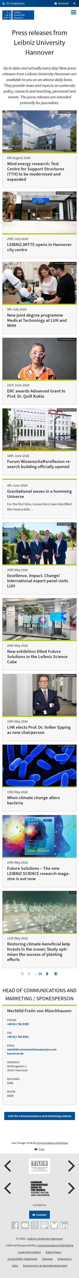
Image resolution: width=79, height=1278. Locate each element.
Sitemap (47, 1259)
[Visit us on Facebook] (15, 1225)
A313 (10, 1095)
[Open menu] (74, 15)
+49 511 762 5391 (18, 1037)
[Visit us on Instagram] (35, 1225)
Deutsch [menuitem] (63, 3)
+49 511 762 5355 (18, 1024)
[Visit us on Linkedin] (64, 1225)
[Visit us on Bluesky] (54, 1225)
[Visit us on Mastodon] (44, 1225)
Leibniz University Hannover (45, 1238)
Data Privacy (53, 1252)
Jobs (15, 1265)
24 (40, 973)
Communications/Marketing (55, 1245)
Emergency (65, 1259)
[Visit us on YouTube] (25, 1225)
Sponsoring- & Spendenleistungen (45, 1265)
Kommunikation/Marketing (52, 1143)
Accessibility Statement (22, 1259)
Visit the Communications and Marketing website (40, 1116)
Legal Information (29, 1252)
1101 (10, 1083)
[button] (8, 1166)
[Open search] (75, 3)
